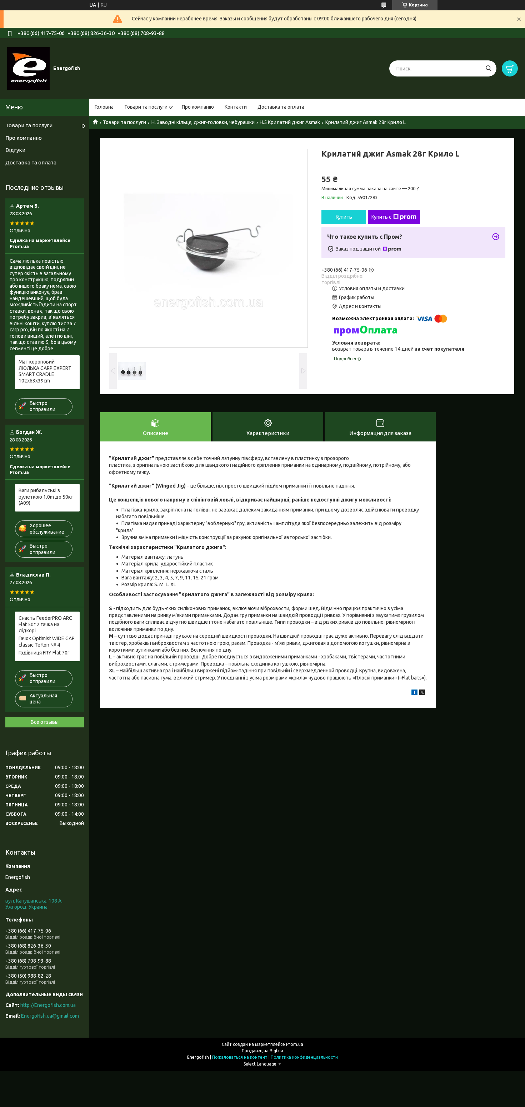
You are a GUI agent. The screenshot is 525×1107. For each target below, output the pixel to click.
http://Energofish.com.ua (48, 1005)
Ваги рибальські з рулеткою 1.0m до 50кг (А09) (46, 497)
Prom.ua (294, 1044)
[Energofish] (28, 68)
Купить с (381, 217)
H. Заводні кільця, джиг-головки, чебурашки (203, 122)
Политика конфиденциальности (304, 1057)
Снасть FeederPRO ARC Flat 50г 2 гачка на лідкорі (45, 624)
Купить (344, 217)
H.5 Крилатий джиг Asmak (290, 122)
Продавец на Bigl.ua (262, 1050)
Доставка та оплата (281, 107)
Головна (104, 107)
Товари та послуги (146, 107)
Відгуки (15, 150)
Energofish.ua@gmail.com (50, 1016)
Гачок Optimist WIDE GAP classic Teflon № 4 (47, 642)
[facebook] (414, 693)
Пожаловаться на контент (240, 1057)
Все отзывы (45, 722)
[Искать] (488, 68)
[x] (422, 693)
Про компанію (198, 107)
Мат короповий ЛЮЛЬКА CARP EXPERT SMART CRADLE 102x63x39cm (45, 371)
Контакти (236, 107)
